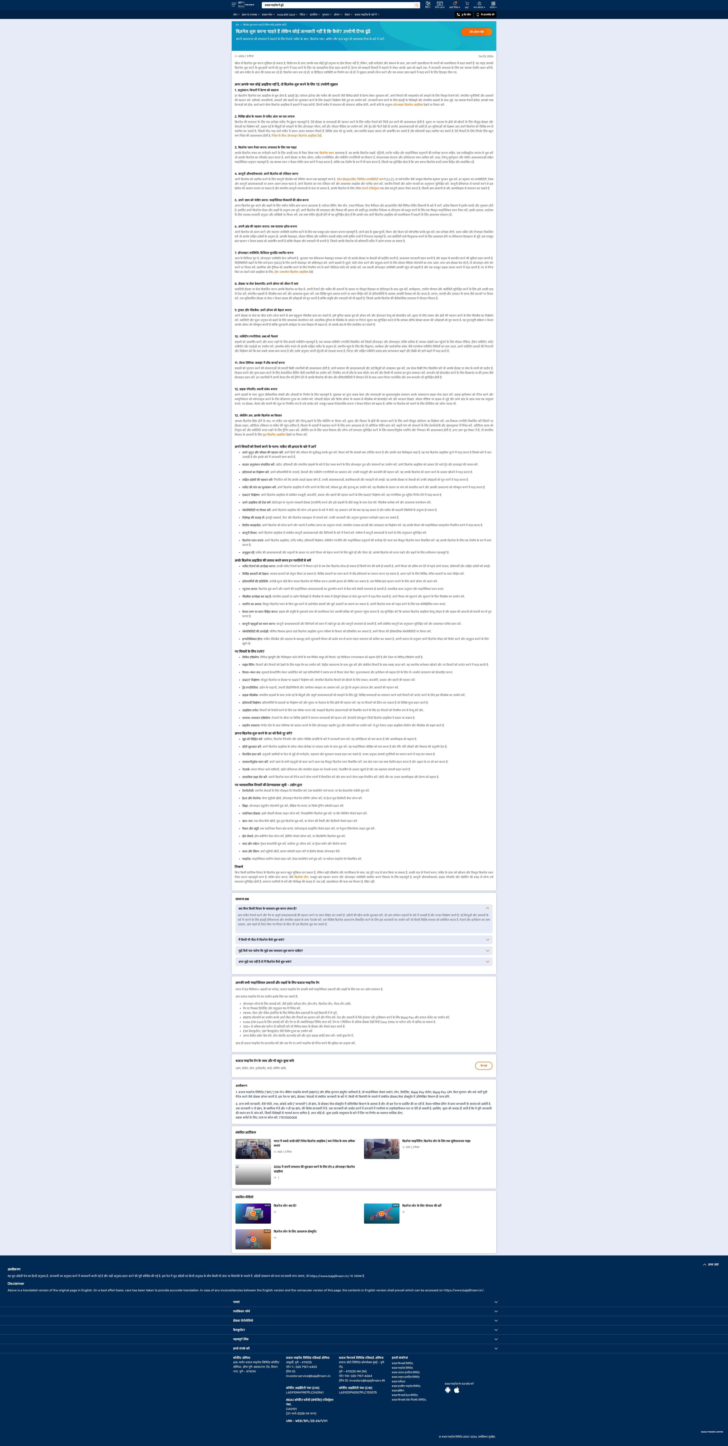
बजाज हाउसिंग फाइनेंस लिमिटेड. (406, 1386)
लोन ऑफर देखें (477, 32)
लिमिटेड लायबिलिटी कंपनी (371, 179)
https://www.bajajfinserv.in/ (330, 1276)
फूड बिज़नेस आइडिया (274, 434)
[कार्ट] (467, 3)
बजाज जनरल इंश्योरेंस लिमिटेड (406, 1372)
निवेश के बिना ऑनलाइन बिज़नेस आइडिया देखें (296, 135)
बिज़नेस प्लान (326, 153)
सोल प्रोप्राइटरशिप (346, 179)
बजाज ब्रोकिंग (398, 1390)
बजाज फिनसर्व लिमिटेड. (403, 1363)
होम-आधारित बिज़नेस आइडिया (291, 272)
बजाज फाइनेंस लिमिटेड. (402, 1368)
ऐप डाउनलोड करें (487, 14)
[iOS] (457, 1390)
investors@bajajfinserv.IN (367, 1380)
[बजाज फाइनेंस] (246, 5)
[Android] (448, 1390)
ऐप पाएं (484, 1065)
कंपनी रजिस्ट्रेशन (370, 188)
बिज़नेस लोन (301, 877)
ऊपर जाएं (713, 1264)
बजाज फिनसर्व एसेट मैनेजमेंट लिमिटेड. (409, 1399)
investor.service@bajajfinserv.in (308, 1376)
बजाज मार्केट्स (398, 1381)
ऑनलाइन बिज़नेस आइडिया (408, 105)
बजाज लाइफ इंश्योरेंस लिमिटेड (406, 1377)
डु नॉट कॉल (466, 14)
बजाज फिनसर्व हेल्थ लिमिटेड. (405, 1395)
